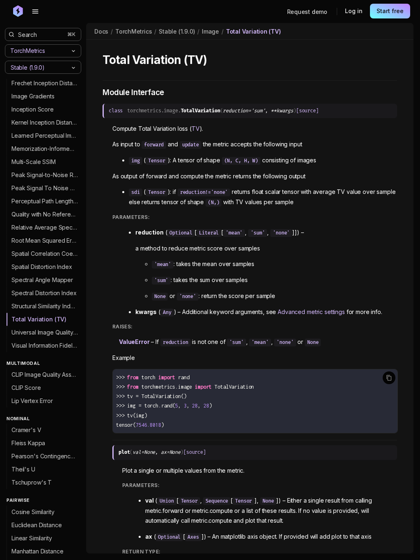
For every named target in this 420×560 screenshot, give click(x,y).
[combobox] (36, 67)
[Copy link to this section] (215, 60)
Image (210, 31)
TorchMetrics (133, 31)
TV (196, 128)
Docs (101, 31)
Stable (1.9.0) (177, 31)
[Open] (73, 67)
